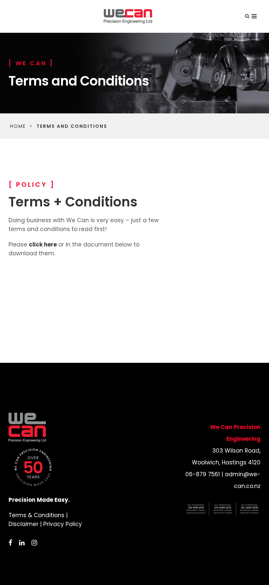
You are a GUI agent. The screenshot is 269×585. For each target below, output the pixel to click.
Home (18, 126)
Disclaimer (23, 524)
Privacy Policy (62, 524)
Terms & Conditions (36, 515)
